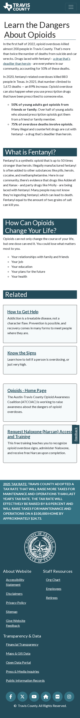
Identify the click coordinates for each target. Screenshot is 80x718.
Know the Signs (21, 352)
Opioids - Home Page (26, 390)
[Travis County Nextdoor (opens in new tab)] (46, 696)
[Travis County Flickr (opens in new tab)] (58, 696)
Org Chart (53, 580)
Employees (53, 589)
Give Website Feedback (15, 623)
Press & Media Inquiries (22, 671)
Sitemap (11, 611)
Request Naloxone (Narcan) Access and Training (39, 434)
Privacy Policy (16, 602)
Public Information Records (25, 680)
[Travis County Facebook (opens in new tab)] (11, 696)
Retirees (52, 598)
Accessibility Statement (15, 582)
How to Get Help (22, 311)
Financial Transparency (22, 644)
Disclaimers (14, 593)
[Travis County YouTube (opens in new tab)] (34, 696)
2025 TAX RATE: (15, 484)
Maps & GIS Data (18, 653)
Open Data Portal (18, 662)
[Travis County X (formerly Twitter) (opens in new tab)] (22, 696)
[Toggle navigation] (71, 7)
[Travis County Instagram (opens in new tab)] (69, 696)
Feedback (76, 434)
